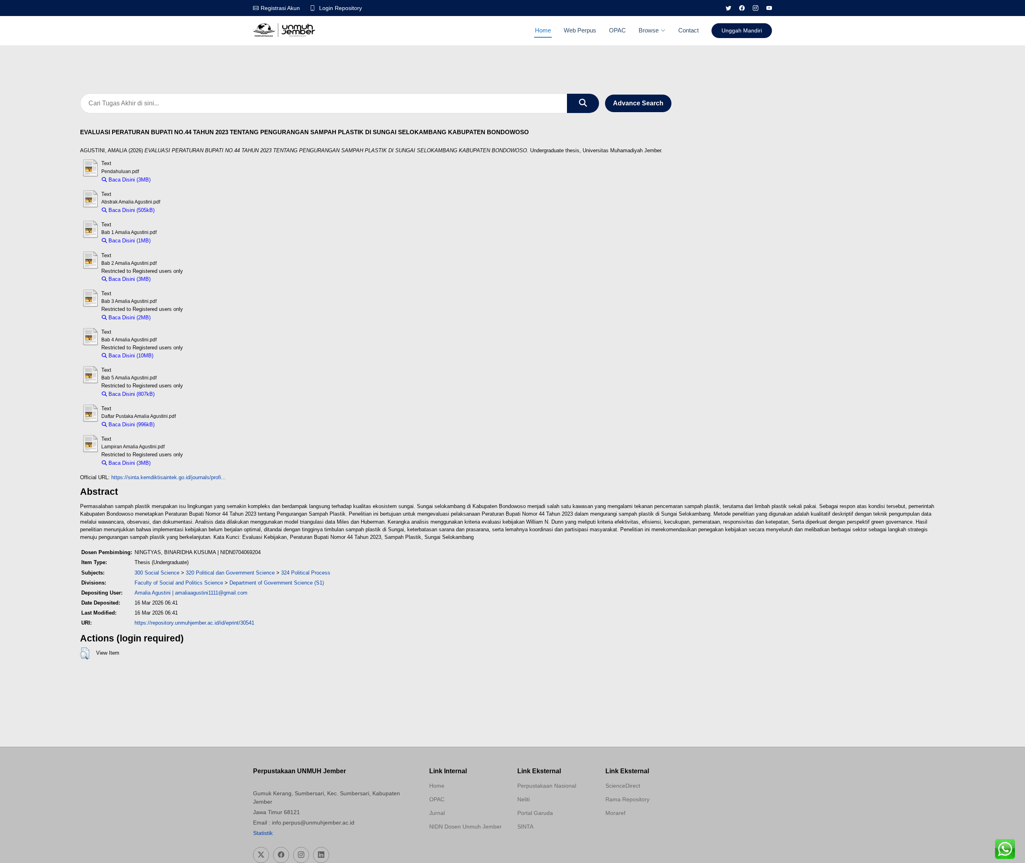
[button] (84, 653)
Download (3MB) (174, 180)
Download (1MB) (174, 241)
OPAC (617, 30)
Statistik (263, 833)
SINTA (525, 826)
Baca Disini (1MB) (129, 241)
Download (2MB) (174, 318)
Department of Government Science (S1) (276, 583)
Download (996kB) (180, 424)
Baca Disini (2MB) (129, 318)
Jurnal (437, 813)
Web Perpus (580, 30)
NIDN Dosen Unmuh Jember (465, 826)
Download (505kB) (180, 210)
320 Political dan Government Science (230, 573)
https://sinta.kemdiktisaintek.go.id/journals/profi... (168, 477)
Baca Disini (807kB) (131, 394)
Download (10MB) (177, 356)
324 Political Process (305, 573)
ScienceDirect (622, 785)
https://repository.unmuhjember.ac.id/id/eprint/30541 (194, 623)
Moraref (615, 813)
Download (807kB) (180, 394)
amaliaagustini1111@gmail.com (211, 593)
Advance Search (638, 103)
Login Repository (340, 8)
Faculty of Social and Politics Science (179, 583)
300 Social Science (157, 573)
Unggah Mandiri (742, 30)
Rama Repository (627, 799)
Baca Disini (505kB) (131, 210)
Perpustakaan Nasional (546, 785)
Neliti (523, 799)
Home (543, 30)
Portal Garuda (535, 813)
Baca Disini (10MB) (130, 356)
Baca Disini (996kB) (131, 424)
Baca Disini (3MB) (129, 180)
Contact (688, 30)
